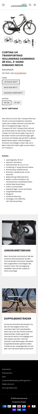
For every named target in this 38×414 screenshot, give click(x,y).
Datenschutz (7, 373)
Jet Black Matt (11, 82)
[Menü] (3, 5)
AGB (3, 377)
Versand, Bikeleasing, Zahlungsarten (16, 380)
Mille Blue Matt (11, 87)
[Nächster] (35, 42)
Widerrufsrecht (8, 384)
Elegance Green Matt (13, 93)
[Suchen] (30, 5)
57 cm (17, 103)
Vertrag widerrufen (9, 388)
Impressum (6, 369)
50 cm (6, 103)
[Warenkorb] (35, 5)
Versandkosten (20, 73)
